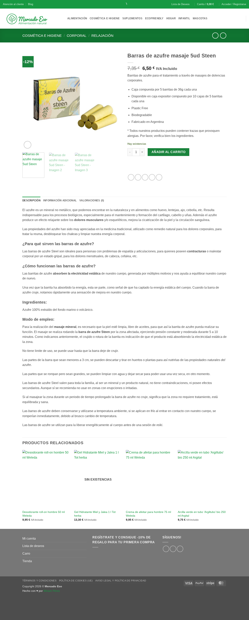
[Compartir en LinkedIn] (159, 177)
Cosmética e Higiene (105, 18)
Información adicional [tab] (60, 200)
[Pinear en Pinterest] (152, 177)
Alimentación (77, 18)
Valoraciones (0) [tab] (91, 200)
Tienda (27, 561)
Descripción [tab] (31, 200)
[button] (207, 4)
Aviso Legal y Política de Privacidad (120, 580)
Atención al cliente (13, 4)
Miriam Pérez (52, 590)
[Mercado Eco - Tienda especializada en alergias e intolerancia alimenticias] (32, 19)
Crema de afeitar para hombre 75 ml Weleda (148, 513)
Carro (26, 553)
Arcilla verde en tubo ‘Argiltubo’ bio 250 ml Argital (202, 513)
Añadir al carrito (169, 152)
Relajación (102, 35)
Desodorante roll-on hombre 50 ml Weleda (43, 513)
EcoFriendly (154, 18)
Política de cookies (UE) (76, 580)
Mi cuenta (29, 538)
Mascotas (200, 18)
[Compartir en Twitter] (138, 177)
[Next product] (215, 36)
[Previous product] (223, 36)
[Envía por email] (145, 177)
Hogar (171, 18)
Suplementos (132, 18)
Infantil (184, 18)
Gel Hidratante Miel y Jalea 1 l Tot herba (95, 513)
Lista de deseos (33, 546)
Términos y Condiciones (39, 580)
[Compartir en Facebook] (131, 177)
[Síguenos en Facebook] (166, 549)
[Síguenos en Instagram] (173, 549)
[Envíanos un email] (180, 549)
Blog (30, 4)
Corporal (76, 35)
